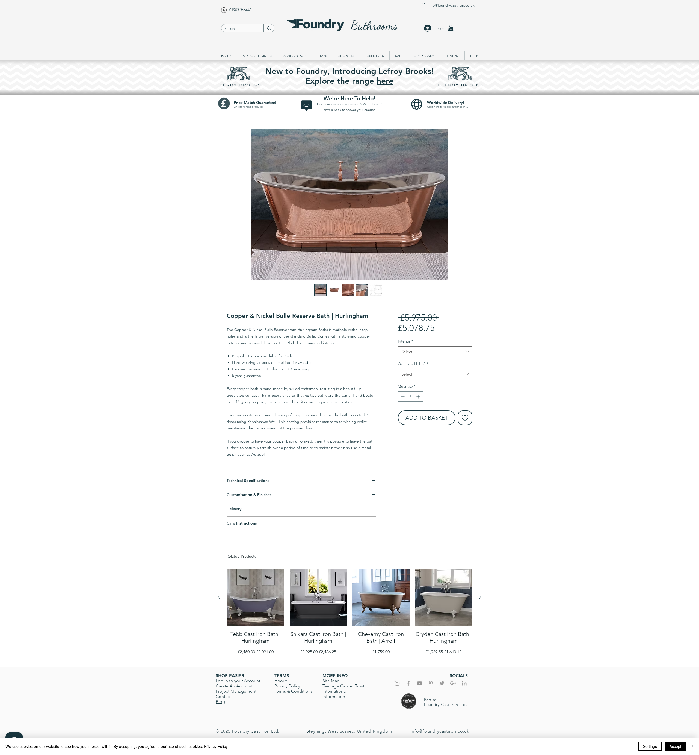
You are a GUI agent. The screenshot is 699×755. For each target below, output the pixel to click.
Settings (650, 746)
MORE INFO (335, 675)
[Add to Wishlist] (465, 417)
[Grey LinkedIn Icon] (464, 683)
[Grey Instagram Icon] (397, 683)
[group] (349, 615)
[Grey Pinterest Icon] (431, 683)
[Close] (692, 746)
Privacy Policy (216, 746)
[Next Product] (480, 597)
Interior (405, 341)
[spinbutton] (410, 396)
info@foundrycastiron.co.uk (451, 5)
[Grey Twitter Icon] (442, 683)
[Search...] (268, 28)
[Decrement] (402, 396)
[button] (451, 28)
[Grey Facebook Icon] (408, 683)
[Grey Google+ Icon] (453, 683)
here (385, 81)
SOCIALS (459, 675)
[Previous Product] (219, 597)
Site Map (331, 680)
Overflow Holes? (413, 363)
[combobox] (435, 351)
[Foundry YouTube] (419, 683)
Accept (675, 746)
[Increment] (418, 396)
